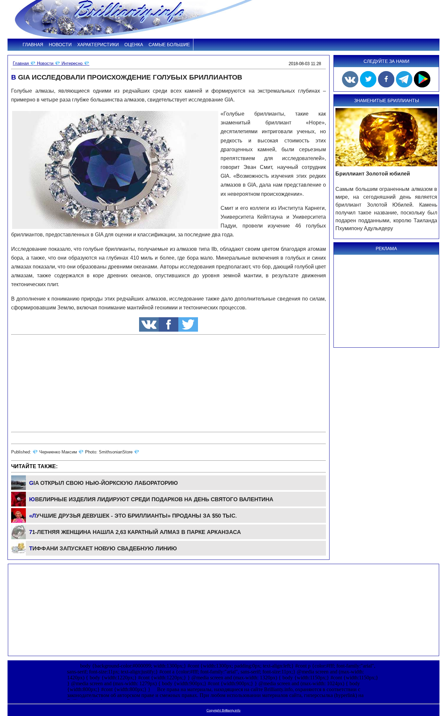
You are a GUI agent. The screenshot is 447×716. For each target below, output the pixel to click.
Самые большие (169, 44)
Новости (60, 44)
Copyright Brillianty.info (223, 710)
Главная (33, 44)
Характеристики (98, 44)
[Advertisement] (168, 383)
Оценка (133, 44)
